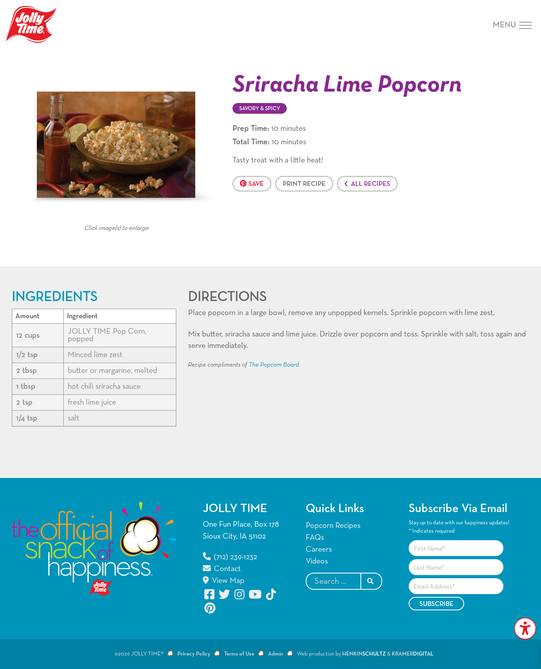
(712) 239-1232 (234, 557)
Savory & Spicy (259, 108)
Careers (319, 549)
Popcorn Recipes (333, 525)
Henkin (364, 654)
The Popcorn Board (274, 365)
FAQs (315, 537)
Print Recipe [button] (304, 184)
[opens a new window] (210, 594)
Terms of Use (239, 654)
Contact (226, 569)
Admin (275, 654)
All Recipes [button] (370, 184)
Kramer (413, 654)
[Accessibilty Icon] (525, 628)
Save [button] (256, 184)
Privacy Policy (193, 654)
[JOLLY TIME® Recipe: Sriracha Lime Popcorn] (116, 144)
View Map (227, 581)
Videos (317, 561)
